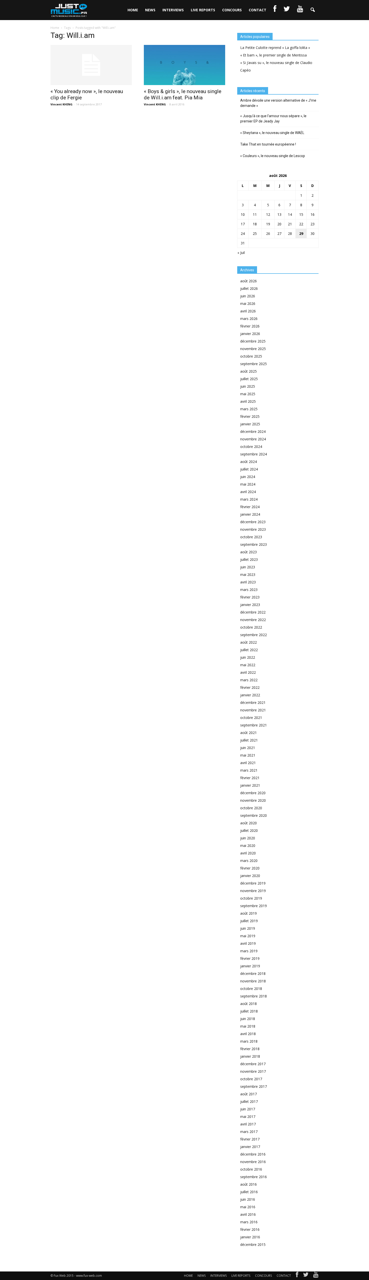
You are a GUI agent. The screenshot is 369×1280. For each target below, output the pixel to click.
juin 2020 (247, 838)
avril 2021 (248, 762)
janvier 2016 (250, 1237)
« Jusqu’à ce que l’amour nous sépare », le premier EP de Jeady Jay (273, 118)
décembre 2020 (253, 792)
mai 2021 (247, 755)
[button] (312, 10)
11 (255, 214)
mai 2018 (247, 1026)
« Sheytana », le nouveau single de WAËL (272, 133)
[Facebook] (297, 1275)
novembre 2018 (253, 981)
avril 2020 (248, 853)
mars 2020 (249, 860)
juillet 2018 (249, 1011)
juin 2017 (247, 1109)
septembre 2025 (253, 363)
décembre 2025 (253, 341)
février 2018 (250, 1048)
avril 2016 (248, 1214)
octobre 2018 (251, 988)
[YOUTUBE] (299, 10)
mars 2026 (249, 318)
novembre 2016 (253, 1161)
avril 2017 (248, 1124)
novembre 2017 (253, 1071)
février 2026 (250, 326)
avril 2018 (248, 1033)
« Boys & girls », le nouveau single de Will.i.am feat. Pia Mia (182, 94)
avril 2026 (248, 311)
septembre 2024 (253, 454)
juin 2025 (247, 386)
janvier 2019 (250, 966)
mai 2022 (247, 664)
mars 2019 (249, 951)
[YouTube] (316, 1275)
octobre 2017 (251, 1078)
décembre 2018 (253, 973)
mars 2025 (249, 409)
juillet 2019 (249, 920)
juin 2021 (247, 747)
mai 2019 (247, 935)
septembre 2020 (253, 815)
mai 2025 (247, 393)
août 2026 (248, 281)
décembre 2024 (253, 431)
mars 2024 (249, 499)
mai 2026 (247, 303)
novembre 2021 (253, 710)
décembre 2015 (253, 1244)
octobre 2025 (251, 356)
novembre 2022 (253, 619)
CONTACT (257, 10)
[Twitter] (306, 1275)
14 (290, 214)
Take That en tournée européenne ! (268, 144)
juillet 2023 (249, 559)
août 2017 (248, 1094)
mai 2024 (247, 484)
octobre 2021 (251, 717)
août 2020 (248, 823)
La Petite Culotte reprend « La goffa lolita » (275, 47)
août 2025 (248, 371)
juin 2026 (247, 296)
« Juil (241, 252)
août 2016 (248, 1184)
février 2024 (250, 506)
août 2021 (248, 732)
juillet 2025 (249, 378)
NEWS (150, 10)
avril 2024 (248, 491)
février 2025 (250, 416)
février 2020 (250, 868)
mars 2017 (249, 1131)
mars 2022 (249, 680)
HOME (133, 10)
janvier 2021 (250, 785)
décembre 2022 (253, 612)
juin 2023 (247, 567)
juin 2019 (247, 928)
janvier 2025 (250, 424)
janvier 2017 (250, 1146)
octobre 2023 (251, 536)
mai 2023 (247, 574)
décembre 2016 (253, 1154)
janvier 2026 (250, 333)
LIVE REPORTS (203, 10)
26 (268, 233)
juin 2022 (247, 657)
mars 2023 (249, 589)
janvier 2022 (250, 695)
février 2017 (250, 1139)
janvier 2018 (250, 1056)
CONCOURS (232, 10)
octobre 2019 (251, 898)
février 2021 (250, 777)
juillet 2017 (249, 1101)
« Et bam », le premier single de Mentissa (273, 55)
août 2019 (248, 913)
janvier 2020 (250, 875)
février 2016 (250, 1229)
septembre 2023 (253, 544)
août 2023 (248, 552)
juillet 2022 (249, 649)
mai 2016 (247, 1206)
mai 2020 (247, 845)
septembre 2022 (253, 634)
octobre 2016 (251, 1169)
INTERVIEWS (173, 10)
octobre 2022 (251, 627)
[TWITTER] (286, 10)
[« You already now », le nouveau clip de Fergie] (91, 65)
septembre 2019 (253, 905)
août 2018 (248, 1003)
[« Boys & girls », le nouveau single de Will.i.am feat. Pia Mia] (184, 65)
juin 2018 (247, 1018)
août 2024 (248, 461)
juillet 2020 (249, 830)
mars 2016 (249, 1222)
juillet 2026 (249, 288)
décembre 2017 (253, 1063)
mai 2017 (247, 1116)
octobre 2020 (251, 807)
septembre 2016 (253, 1176)
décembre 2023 (253, 521)
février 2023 (250, 597)
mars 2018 (249, 1041)
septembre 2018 (253, 996)
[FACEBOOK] (275, 10)
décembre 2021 (253, 702)
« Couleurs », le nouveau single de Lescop (272, 156)
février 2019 (250, 958)
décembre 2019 (253, 883)
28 (290, 233)
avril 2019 (248, 943)
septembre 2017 (253, 1086)
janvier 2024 (250, 514)
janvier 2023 (250, 604)
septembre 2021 (253, 725)
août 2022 (248, 642)
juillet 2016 (249, 1191)
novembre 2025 (253, 348)
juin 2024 (247, 476)
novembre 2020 (253, 800)
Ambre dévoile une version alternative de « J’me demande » (278, 103)
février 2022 (250, 687)
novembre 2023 (253, 529)
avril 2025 (248, 401)
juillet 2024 (249, 469)
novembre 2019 (253, 890)
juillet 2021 (249, 740)
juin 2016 (247, 1199)
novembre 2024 (253, 439)
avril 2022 (248, 672)
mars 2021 (249, 770)
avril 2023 (248, 582)
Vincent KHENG (61, 104)
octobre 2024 (251, 446)
